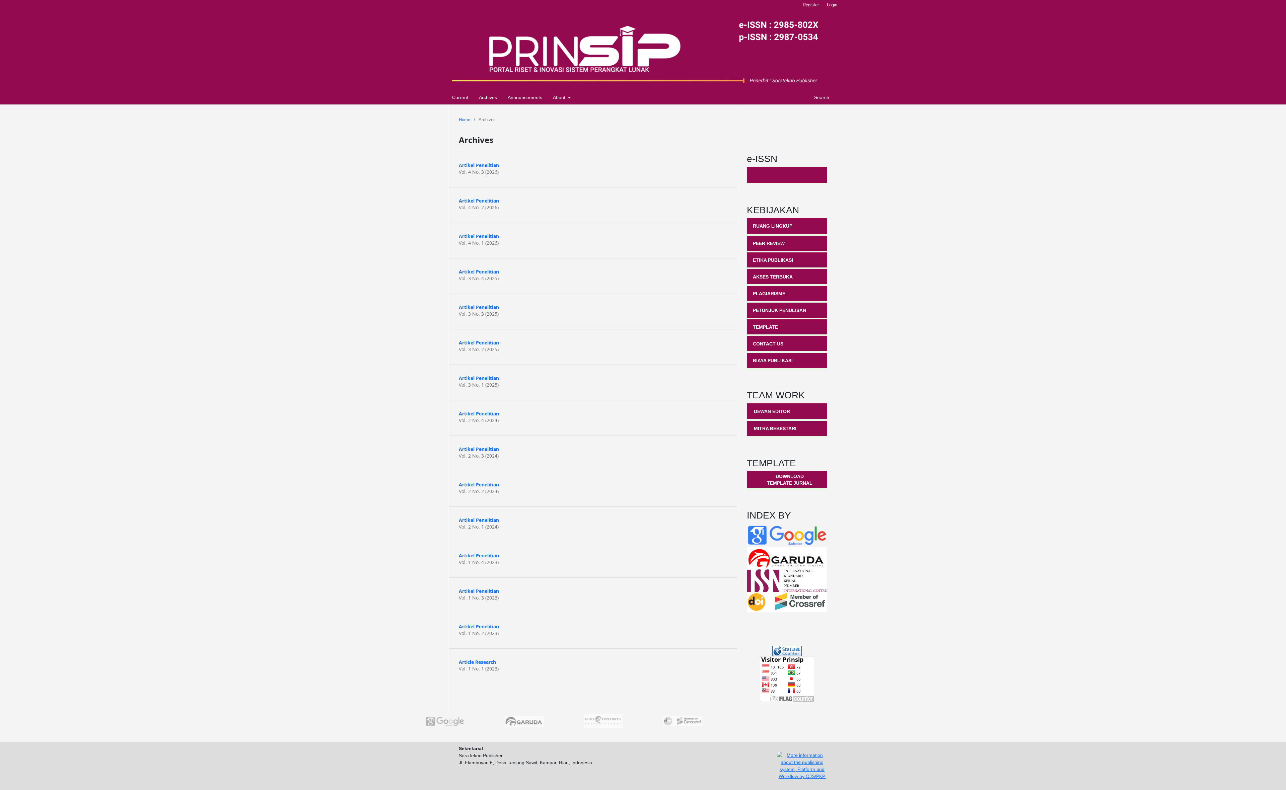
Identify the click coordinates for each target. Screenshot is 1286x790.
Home (464, 119)
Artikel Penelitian (479, 165)
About (560, 97)
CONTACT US (768, 343)
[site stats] (787, 650)
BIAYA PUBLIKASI (773, 360)
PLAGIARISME (769, 293)
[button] (620, 735)
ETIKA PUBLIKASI (773, 260)
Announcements (525, 97)
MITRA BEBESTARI (775, 428)
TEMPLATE (765, 327)
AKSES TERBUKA (773, 277)
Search (821, 97)
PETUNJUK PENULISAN (779, 310)
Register (811, 4)
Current (460, 97)
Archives (488, 97)
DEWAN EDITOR (772, 411)
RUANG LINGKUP (772, 226)
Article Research (477, 662)
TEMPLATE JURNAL (789, 483)
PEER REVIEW (769, 243)
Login (832, 4)
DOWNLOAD (790, 476)
